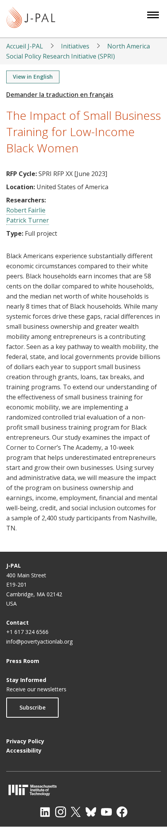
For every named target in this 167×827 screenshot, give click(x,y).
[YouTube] (106, 811)
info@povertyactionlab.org (39, 641)
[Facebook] (122, 811)
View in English (33, 76)
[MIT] (83, 790)
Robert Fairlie (25, 210)
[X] (76, 812)
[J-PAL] (31, 19)
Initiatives (75, 46)
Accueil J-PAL (24, 46)
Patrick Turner (27, 220)
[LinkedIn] (45, 811)
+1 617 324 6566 (27, 631)
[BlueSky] (90, 811)
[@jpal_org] (60, 811)
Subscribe (32, 707)
